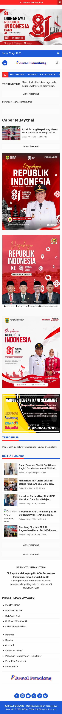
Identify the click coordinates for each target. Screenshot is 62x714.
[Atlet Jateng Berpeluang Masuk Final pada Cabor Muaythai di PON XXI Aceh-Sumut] (11, 133)
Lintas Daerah (48, 74)
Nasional (32, 74)
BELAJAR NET (12, 616)
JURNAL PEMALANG (16, 621)
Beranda (9, 634)
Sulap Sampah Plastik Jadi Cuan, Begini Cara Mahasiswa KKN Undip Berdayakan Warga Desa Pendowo (38, 468)
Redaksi (9, 640)
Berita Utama (17, 74)
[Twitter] (33, 695)
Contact (9, 645)
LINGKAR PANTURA (15, 626)
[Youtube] (28, 695)
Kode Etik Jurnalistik (15, 661)
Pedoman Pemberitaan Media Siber (23, 656)
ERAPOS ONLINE (13, 610)
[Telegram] (45, 695)
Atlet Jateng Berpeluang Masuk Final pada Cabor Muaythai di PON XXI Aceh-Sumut (40, 132)
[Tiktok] (39, 695)
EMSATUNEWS (12, 605)
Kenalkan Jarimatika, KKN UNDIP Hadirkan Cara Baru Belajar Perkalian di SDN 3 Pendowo (37, 499)
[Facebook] (16, 695)
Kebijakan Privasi (13, 650)
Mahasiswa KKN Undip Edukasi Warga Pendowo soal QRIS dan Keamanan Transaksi (36, 483)
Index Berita (11, 666)
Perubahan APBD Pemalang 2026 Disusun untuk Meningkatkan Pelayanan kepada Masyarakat (37, 514)
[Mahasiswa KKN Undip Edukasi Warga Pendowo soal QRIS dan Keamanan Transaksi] (10, 484)
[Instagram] (22, 695)
